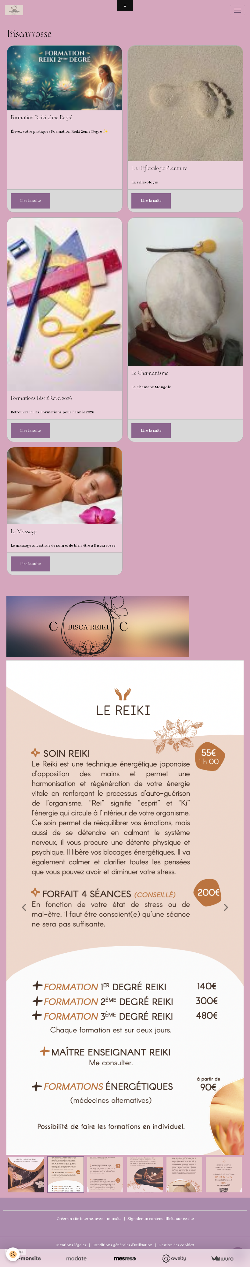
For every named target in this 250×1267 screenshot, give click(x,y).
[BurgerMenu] (237, 10)
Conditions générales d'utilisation (122, 1245)
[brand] (15, 10)
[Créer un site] (28, 1258)
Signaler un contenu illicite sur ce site (160, 1218)
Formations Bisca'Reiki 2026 (41, 398)
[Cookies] (13, 1254)
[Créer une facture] (222, 1258)
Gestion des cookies (176, 1245)
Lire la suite (30, 200)
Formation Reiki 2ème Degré (42, 117)
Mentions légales (71, 1245)
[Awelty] (173, 1258)
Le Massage (24, 531)
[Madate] (76, 1258)
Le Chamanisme (149, 373)
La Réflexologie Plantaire (159, 168)
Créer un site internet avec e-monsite (89, 1218)
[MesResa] (125, 1258)
